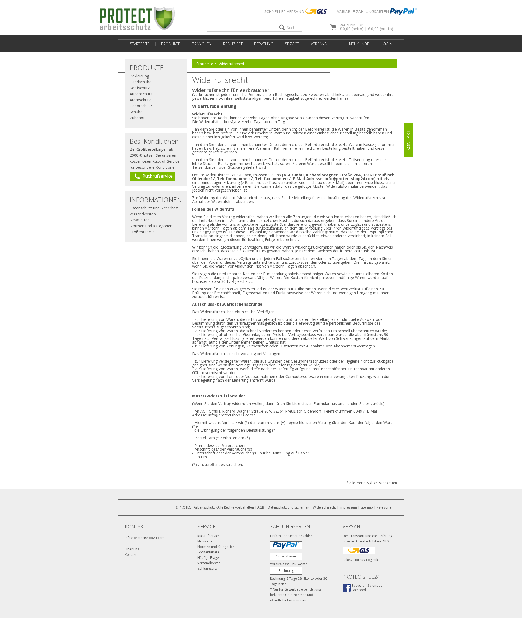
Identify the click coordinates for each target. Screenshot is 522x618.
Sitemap (367, 507)
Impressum (348, 507)
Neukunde (359, 43)
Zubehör (137, 117)
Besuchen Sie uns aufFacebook (368, 587)
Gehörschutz (141, 105)
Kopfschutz (140, 87)
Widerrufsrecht (231, 63)
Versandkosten (143, 214)
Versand (319, 43)
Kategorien (385, 507)
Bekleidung (139, 76)
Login (386, 43)
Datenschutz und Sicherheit (154, 208)
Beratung (263, 43)
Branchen (202, 43)
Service (292, 43)
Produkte (170, 43)
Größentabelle (142, 231)
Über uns (132, 549)
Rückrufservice (208, 536)
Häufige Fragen (209, 557)
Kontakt (130, 554)
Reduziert (233, 43)
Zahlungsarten (208, 568)
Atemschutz (140, 99)
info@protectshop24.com (144, 537)
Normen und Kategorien (151, 225)
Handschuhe (140, 81)
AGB (260, 507)
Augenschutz (141, 93)
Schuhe (136, 111)
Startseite (140, 43)
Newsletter (139, 219)
